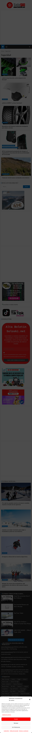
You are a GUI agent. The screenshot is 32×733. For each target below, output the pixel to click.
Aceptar (16, 719)
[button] (30, 699)
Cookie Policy (6, 730)
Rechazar (16, 723)
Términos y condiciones (23, 730)
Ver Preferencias (16, 727)
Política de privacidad (14, 730)
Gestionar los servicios (6, 714)
